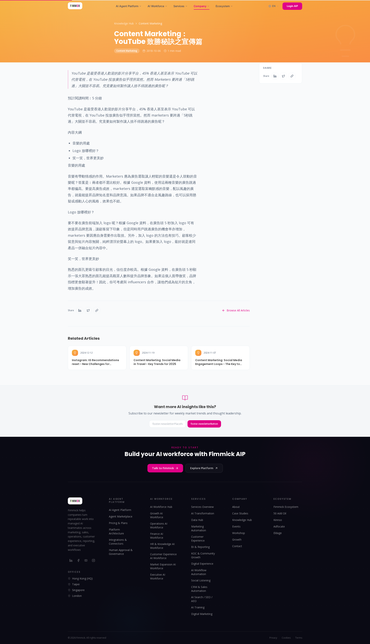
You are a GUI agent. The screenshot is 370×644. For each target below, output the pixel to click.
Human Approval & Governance (121, 552)
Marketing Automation (198, 528)
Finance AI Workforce (156, 535)
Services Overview (202, 507)
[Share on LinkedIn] (79, 310)
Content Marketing (150, 23)
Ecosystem (223, 6)
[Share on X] (88, 310)
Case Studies (240, 513)
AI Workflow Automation (198, 572)
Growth (236, 539)
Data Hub (197, 520)
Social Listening (200, 580)
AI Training (197, 607)
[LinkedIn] (71, 560)
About (236, 507)
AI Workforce (156, 6)
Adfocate (279, 526)
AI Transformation (202, 513)
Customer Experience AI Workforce (163, 556)
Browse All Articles (238, 310)
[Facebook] (78, 560)
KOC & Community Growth (203, 555)
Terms (298, 637)
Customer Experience (198, 538)
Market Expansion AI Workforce (163, 566)
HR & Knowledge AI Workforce (162, 546)
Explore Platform (201, 468)
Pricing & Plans (118, 523)
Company (200, 6)
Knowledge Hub (124, 23)
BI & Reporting (200, 547)
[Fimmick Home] (75, 6)
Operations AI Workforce (158, 525)
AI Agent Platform (127, 6)
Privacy (273, 637)
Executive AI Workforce (157, 576)
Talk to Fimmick (163, 468)
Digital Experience (202, 563)
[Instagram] (93, 560)
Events (236, 526)
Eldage (277, 533)
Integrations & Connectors (118, 541)
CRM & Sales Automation (199, 589)
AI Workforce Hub (161, 507)
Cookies (286, 637)
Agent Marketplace (120, 516)
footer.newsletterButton (204, 423)
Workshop (238, 533)
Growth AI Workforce (156, 515)
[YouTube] (86, 560)
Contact (237, 546)
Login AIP (292, 6)
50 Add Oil (279, 513)
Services (178, 6)
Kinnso (277, 520)
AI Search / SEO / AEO (201, 599)
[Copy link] (96, 310)
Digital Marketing (201, 614)
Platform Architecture (116, 531)
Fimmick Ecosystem (285, 507)
